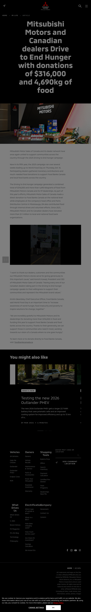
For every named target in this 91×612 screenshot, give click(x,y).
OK (53, 607)
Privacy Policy (58, 603)
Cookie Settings (36, 607)
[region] (45, 603)
